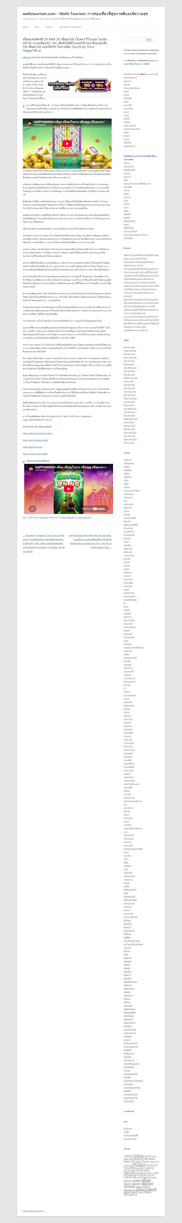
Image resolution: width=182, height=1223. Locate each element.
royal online (129, 770)
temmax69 (128, 845)
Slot (125, 804)
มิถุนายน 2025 (129, 395)
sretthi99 (127, 825)
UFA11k (150, 1173)
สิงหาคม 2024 (129, 429)
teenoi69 (127, 842)
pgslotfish (128, 726)
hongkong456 (129, 596)
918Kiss (127, 487)
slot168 (127, 84)
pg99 (126, 200)
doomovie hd (129, 146)
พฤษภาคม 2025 (130, 398)
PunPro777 (128, 746)
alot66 (126, 511)
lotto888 (127, 661)
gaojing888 (128, 582)
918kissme (128, 497)
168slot (127, 466)
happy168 (128, 586)
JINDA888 (128, 98)
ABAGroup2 (129, 504)
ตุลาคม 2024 (129, 422)
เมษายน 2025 (129, 401)
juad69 (126, 630)
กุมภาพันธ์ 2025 (130, 408)
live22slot (128, 644)
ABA (125, 500)
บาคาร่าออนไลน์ (130, 231)
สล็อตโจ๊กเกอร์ (129, 1022)
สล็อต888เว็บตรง (130, 981)
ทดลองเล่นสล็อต (130, 900)
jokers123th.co (130, 627)
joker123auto (129, 620)
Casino (126, 541)
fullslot (126, 204)
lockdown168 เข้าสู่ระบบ (134, 647)
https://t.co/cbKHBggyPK (37, 460)
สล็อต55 (127, 964)
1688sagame (129, 463)
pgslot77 (127, 197)
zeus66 (127, 883)
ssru (125, 831)
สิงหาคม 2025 (129, 388)
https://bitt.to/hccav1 (33, 447)
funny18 (127, 575)
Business (127, 538)
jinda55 (127, 610)
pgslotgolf (128, 729)
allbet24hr (128, 507)
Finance (127, 565)
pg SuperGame (130, 695)
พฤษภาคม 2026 (130, 357)
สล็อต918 (127, 985)
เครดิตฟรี (127, 1050)
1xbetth (127, 122)
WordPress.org (130, 1138)
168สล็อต (127, 470)
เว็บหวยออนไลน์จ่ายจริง (133, 1080)
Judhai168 (128, 633)
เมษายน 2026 (129, 361)
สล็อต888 (127, 978)
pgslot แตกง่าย (130, 125)
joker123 (127, 81)
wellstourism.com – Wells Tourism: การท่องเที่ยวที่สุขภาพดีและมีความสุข (85, 13)
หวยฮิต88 (127, 1036)
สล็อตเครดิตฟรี (63, 389)
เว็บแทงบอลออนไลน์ (132, 1087)
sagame (127, 173)
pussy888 (128, 105)
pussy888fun (129, 763)
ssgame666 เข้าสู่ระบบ (133, 828)
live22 (126, 207)
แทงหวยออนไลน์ (130, 1097)
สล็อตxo (127, 1002)
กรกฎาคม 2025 (130, 391)
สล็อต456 (127, 961)
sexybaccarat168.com (133, 801)
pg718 (126, 698)
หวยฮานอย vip (130, 1033)
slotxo (126, 111)
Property (127, 736)
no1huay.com (129, 678)
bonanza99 (128, 528)
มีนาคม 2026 (129, 364)
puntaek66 (128, 753)
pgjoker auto (129, 705)
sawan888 (128, 787)
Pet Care (127, 685)
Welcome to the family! (70, 27)
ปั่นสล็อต (127, 920)
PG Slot (127, 691)
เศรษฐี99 (127, 1091)
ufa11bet (127, 855)
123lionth (128, 459)
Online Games (130, 681)
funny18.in (128, 579)
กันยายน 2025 (129, 384)
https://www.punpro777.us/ (135, 234)
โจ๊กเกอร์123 (129, 166)
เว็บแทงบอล (128, 1084)
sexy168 (127, 794)
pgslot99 (127, 722)
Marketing (128, 668)
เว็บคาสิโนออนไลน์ (131, 1063)
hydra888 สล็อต (130, 599)
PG (125, 688)
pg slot (126, 139)
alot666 (127, 514)
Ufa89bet (127, 865)
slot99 (126, 91)
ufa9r (126, 869)
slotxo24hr (128, 818)
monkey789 (129, 671)
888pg (126, 483)
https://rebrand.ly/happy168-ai (37, 433)
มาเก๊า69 (127, 947)
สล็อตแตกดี (128, 1019)
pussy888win (129, 767)
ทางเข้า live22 (129, 903)
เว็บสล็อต (127, 1077)
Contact (49, 27)
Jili (124, 603)
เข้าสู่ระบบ (128, 1128)
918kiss (127, 163)
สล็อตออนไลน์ (129, 1009)
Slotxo (126, 814)
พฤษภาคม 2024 (130, 439)
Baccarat (127, 521)
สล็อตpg (127, 999)
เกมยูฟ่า (127, 1039)
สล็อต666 (127, 971)
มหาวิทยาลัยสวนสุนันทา (133, 944)
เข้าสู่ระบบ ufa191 (131, 1043)
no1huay (127, 674)
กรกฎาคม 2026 (130, 350)
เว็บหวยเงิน (128, 238)
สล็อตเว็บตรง (129, 227)
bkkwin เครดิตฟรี (131, 524)
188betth (127, 142)
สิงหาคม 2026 (129, 347)
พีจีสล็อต (127, 934)
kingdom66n (129, 637)
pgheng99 (128, 702)
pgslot (126, 101)
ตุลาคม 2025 (129, 381)
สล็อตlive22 (128, 995)
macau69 (127, 664)
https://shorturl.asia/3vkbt (35, 453)
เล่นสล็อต (127, 1057)
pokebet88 (128, 732)
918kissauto (129, 494)
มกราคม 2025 (129, 412)
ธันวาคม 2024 (129, 415)
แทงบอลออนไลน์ (130, 1094)
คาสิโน (126, 886)
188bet (127, 473)
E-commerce (129, 555)
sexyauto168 (129, 797)
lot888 (126, 654)
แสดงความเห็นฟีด (131, 1135)
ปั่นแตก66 (128, 923)
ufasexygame (129, 876)
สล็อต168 (27, 57)
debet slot (128, 548)
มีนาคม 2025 (129, 405)
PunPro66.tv (129, 743)
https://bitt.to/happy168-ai (35, 440)
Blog (37, 27)
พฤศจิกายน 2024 (130, 419)
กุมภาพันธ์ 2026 (130, 367)
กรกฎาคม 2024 (130, 432)
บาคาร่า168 (128, 108)
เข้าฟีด (126, 1132)
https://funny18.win (132, 129)
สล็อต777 (127, 975)
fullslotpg (128, 572)
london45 (128, 651)
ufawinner (128, 879)
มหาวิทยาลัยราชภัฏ (132, 941)
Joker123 (127, 616)
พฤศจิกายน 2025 (130, 378)
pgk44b (127, 709)
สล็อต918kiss (129, 988)
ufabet (156, 1172)
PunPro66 (128, 739)
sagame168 (128, 777)
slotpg (126, 115)
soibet (126, 821)
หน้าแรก (26, 27)
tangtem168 (129, 835)
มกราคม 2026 (129, 371)
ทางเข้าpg (128, 906)
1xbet (126, 480)
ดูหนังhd (127, 217)
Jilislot (126, 606)
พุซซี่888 (127, 937)
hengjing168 (129, 593)
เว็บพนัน (127, 1070)
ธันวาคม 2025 (129, 374)
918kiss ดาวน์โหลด (131, 490)
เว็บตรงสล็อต (129, 1067)
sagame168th (129, 780)
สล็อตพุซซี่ (128, 1005)
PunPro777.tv (129, 749)
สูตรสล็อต (128, 1026)
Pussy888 (128, 760)
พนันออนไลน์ (129, 930)
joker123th (128, 623)
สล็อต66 (127, 968)
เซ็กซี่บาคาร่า (129, 1053)
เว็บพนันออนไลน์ (130, 1074)
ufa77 (126, 859)
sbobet (127, 790)
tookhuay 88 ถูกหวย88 (133, 848)
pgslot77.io (128, 719)
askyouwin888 (130, 517)
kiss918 (127, 135)
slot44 (126, 94)
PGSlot (126, 712)
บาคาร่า (127, 190)
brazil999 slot (129, 531)
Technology (129, 838)
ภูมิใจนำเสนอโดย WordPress (34, 1211)
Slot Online (128, 807)
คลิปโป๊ (126, 118)
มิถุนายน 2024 (129, 436)
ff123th (127, 562)
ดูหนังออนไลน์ (129, 169)
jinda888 (127, 613)
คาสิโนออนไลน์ (130, 889)
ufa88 (126, 862)
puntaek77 (128, 756)
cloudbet (127, 545)
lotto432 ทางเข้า (130, 657)
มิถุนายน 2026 (129, 354)
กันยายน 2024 (129, 425)
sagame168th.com (131, 784)
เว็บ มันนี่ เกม (129, 1060)
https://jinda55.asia (132, 88)
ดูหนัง (126, 180)
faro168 (127, 558)
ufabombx (128, 872)
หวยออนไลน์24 (130, 1029)
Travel (126, 852)
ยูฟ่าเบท (127, 951)
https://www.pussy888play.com (137, 183)
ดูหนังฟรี (127, 214)
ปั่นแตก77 (128, 927)
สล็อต (126, 954)
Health (126, 589)
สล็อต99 (127, 992)
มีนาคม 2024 (129, 442)
